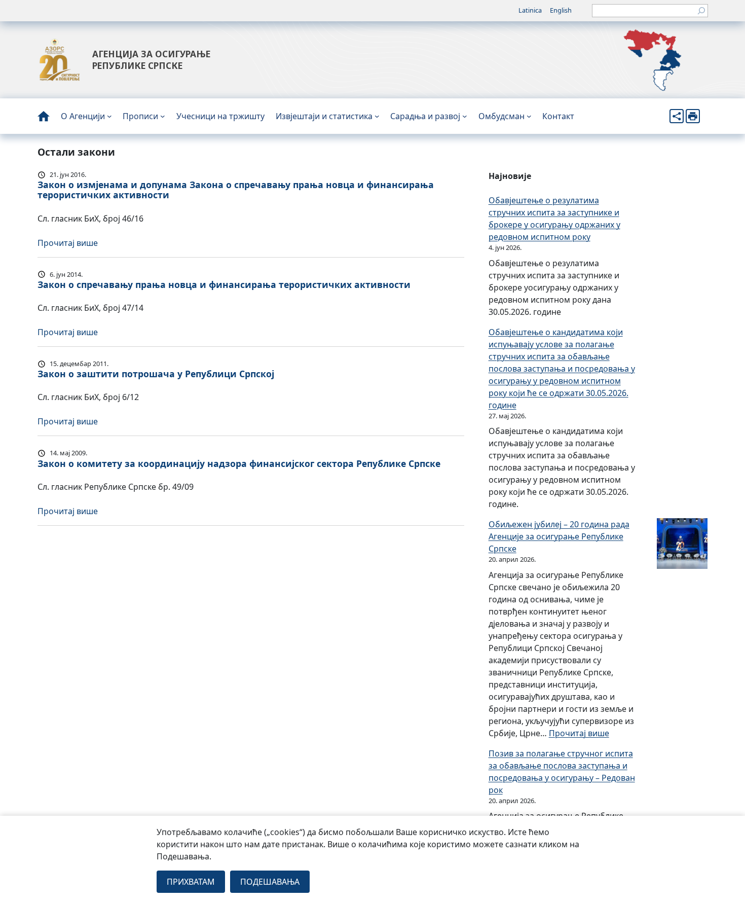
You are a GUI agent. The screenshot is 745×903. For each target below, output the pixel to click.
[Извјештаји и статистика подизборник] (377, 116)
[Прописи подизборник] (162, 116)
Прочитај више (68, 243)
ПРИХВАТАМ (191, 881)
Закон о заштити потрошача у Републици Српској (156, 374)
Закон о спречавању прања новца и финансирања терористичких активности (224, 284)
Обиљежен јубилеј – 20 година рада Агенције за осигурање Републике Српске (559, 536)
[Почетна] (44, 116)
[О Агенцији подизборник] (109, 116)
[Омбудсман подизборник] (529, 116)
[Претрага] (701, 11)
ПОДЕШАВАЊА (270, 881)
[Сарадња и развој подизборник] (464, 116)
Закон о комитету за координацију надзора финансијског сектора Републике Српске (239, 463)
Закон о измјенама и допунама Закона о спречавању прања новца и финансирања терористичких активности (236, 189)
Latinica (530, 10)
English (561, 10)
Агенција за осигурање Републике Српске (151, 59)
